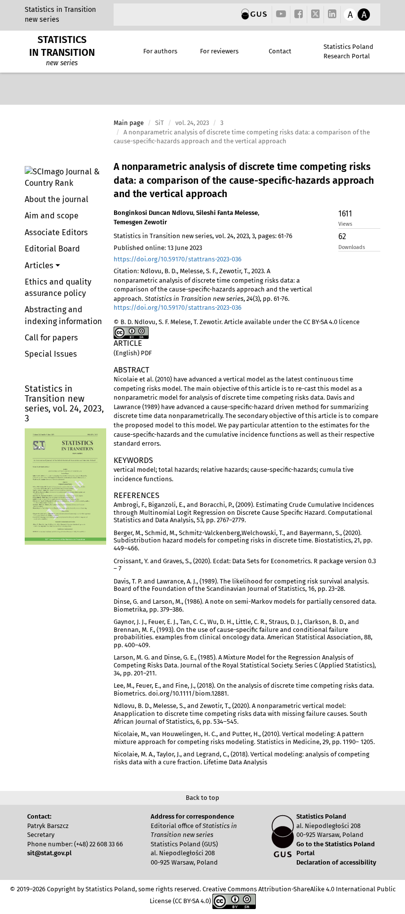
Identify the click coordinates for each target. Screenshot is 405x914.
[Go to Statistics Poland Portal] (254, 14)
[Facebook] (298, 14)
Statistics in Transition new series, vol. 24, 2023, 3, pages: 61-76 (203, 236)
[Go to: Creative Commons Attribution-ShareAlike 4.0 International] (131, 332)
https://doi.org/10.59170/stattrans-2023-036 (178, 259)
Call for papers (51, 337)
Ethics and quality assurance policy (58, 287)
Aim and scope (52, 215)
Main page (129, 122)
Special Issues (51, 354)
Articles (40, 265)
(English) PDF (133, 353)
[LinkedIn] (332, 14)
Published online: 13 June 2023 (158, 247)
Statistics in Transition (60, 9)
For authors (160, 51)
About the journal (56, 199)
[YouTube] (281, 14)
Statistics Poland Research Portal (348, 51)
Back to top (202, 797)
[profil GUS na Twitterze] (315, 15)
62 (342, 236)
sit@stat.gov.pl (49, 853)
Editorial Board (52, 248)
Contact (280, 51)
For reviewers (219, 51)
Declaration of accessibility (336, 862)
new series (42, 19)
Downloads (351, 247)
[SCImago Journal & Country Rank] (65, 177)
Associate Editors (56, 232)
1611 (345, 213)
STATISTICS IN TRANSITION (62, 46)
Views (345, 224)
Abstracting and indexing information (63, 315)
